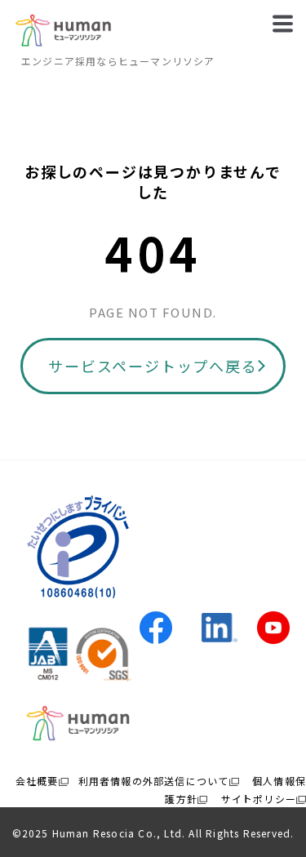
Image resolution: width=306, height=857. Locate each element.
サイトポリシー (258, 799)
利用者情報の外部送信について (153, 781)
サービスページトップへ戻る (152, 365)
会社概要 (37, 781)
